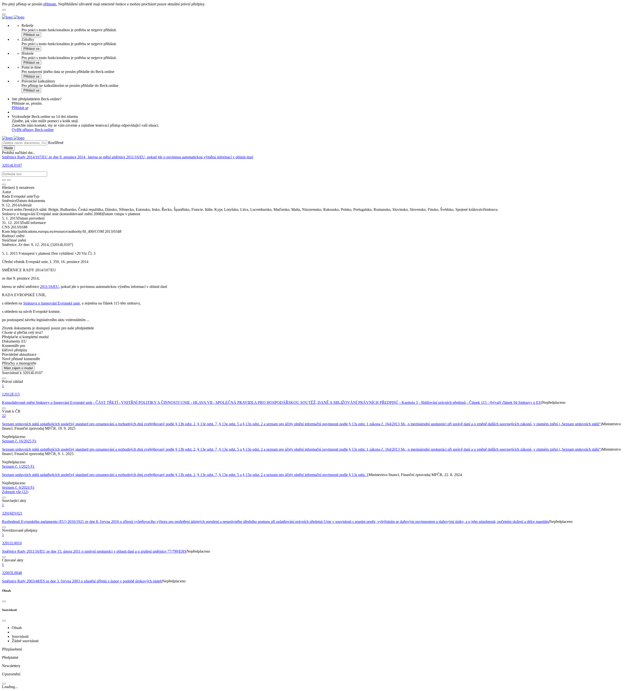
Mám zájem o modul (18, 368)
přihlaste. (50, 4)
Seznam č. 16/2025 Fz (19, 441)
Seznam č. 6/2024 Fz (18, 487)
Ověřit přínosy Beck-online (33, 130)
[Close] (4, 601)
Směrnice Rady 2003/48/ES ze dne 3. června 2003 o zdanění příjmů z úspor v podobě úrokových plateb (82, 581)
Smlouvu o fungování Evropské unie (51, 303)
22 (4, 416)
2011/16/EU (49, 287)
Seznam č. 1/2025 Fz (18, 466)
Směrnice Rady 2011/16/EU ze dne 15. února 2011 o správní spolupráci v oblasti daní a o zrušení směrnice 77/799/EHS (94, 551)
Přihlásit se (31, 35)
